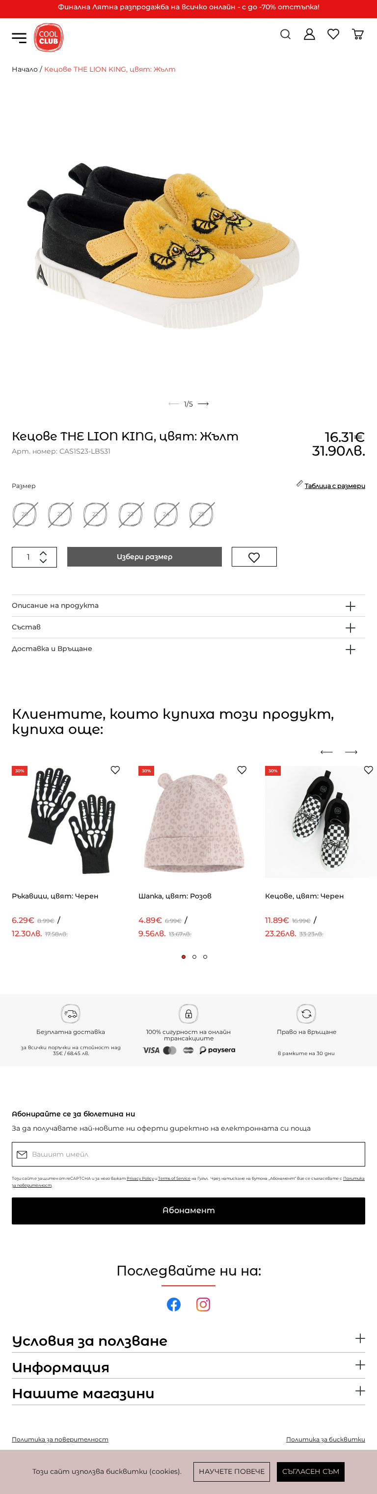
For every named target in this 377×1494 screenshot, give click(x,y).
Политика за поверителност (60, 1439)
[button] (183, 956)
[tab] (188, 605)
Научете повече (232, 1471)
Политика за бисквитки (325, 1439)
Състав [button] (26, 627)
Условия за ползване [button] (89, 1341)
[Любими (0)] (334, 37)
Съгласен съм (310, 1471)
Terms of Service (174, 1178)
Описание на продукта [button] (55, 605)
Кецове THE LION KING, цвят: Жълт (110, 69)
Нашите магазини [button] (83, 1394)
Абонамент (188, 1210)
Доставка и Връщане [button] (52, 648)
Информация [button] (60, 1368)
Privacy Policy (140, 1178)
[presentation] (330, 752)
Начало (25, 69)
